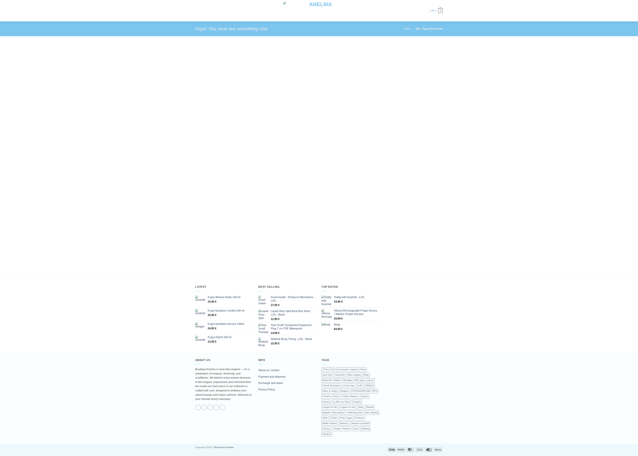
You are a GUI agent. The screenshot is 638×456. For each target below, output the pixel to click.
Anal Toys (327, 375)
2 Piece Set (328, 369)
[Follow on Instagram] (204, 407)
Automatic (340, 375)
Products (359, 418)
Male (361, 407)
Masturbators (339, 412)
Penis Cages (346, 418)
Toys (355, 428)
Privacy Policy (266, 389)
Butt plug (359, 380)
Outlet (334, 418)
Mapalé (325, 412)
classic (370, 380)
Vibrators (326, 434)
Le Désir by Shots (341, 402)
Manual (369, 407)
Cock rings (349, 385)
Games (364, 396)
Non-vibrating (372, 412)
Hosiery (326, 402)
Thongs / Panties (342, 428)
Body (366, 375)
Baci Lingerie (354, 375)
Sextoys (326, 428)
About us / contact (268, 370)
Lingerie (357, 402)
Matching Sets (355, 412)
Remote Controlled (360, 423)
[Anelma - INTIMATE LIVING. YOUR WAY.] (319, 11)
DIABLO (370, 385)
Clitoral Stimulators (331, 385)
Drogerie (344, 391)
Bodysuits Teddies (331, 380)
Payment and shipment (271, 376)
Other (325, 418)
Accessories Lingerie (347, 369)
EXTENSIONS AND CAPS (364, 391)
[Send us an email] (216, 407)
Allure (363, 369)
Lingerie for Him (347, 407)
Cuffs (360, 385)
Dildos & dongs (329, 391)
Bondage (347, 380)
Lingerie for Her (329, 407)
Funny (336, 396)
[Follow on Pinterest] (222, 407)
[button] (423, 10)
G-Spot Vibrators (350, 396)
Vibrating (365, 428)
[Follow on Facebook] (198, 407)
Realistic (344, 423)
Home (407, 28)
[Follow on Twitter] (210, 407)
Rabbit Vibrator (329, 423)
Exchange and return (270, 383)
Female (326, 396)
